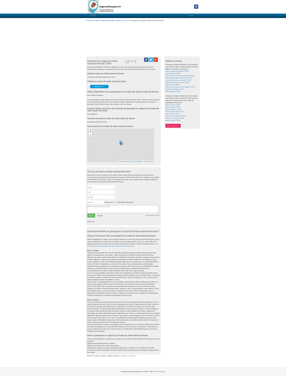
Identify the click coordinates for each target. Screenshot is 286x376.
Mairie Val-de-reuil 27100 (174, 111)
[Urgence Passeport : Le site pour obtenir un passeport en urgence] (104, 7)
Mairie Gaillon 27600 (172, 120)
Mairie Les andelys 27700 (174, 118)
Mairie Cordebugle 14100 (174, 89)
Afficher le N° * (99, 86)
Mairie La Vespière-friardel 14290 (177, 82)
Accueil (93, 16)
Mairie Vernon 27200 (172, 107)
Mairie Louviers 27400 (173, 109)
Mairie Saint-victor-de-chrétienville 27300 (179, 76)
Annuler (100, 215)
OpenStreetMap (134, 161)
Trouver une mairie (92, 20)
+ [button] (90, 131)
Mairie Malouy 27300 (172, 91)
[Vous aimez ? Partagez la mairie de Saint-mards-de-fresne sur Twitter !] (151, 59)
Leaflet (121, 161)
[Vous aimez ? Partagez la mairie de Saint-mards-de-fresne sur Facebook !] (146, 59)
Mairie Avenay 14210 (172, 73)
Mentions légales (159, 371)
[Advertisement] (143, 38)
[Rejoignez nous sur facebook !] (196, 6)
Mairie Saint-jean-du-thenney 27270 (178, 80)
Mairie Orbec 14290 (172, 85)
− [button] (90, 135)
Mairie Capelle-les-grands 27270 (177, 71)
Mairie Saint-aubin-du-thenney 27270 (178, 78)
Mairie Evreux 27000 (172, 105)
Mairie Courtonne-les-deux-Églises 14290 (180, 87)
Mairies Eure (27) (122, 20)
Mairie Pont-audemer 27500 (175, 116)
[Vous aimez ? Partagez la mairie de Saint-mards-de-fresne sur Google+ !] (156, 59)
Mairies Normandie (108, 20)
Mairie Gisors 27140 (172, 114)
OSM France (150, 161)
